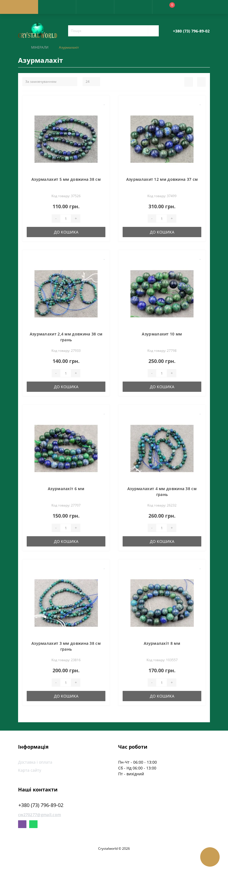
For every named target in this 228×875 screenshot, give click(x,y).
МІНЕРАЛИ (39, 47)
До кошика (66, 232)
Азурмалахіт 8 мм (162, 643)
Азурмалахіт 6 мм (66, 488)
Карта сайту (29, 770)
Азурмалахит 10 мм (162, 334)
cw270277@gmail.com (39, 814)
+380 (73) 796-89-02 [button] (40, 805)
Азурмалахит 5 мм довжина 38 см (66, 179)
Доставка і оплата (35, 762)
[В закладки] (104, 102)
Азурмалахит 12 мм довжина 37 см (162, 179)
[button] (95, 7)
